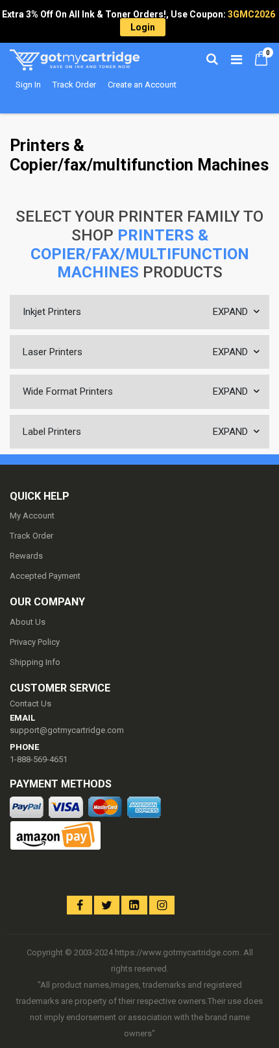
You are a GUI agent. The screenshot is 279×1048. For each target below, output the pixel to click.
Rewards (26, 556)
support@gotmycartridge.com (67, 730)
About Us (27, 622)
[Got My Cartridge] (75, 58)
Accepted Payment (45, 576)
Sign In (28, 84)
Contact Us (30, 703)
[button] (34, 894)
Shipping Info (35, 662)
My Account (32, 515)
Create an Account (142, 84)
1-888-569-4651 (38, 759)
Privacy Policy (35, 642)
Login (142, 27)
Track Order (74, 84)
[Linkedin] (134, 905)
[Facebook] (79, 905)
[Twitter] (106, 905)
